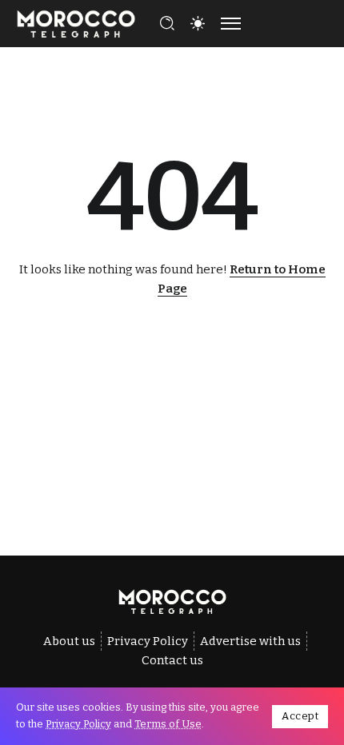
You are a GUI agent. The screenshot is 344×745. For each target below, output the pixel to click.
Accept (300, 716)
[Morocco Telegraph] (76, 22)
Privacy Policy (78, 724)
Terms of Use (168, 724)
